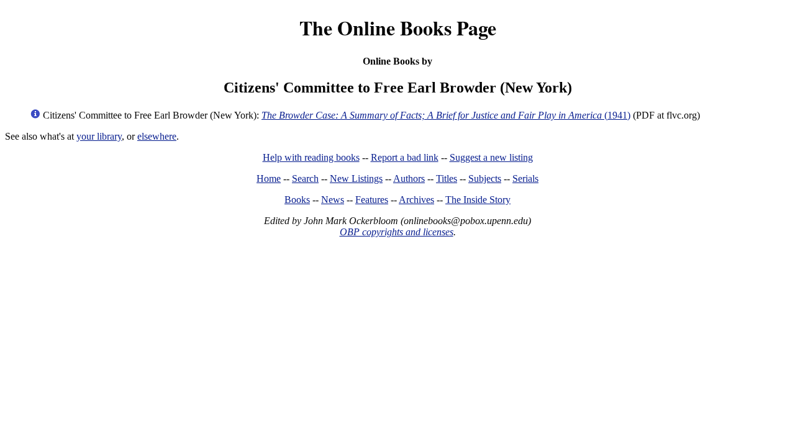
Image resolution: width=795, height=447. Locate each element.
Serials (525, 178)
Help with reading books (311, 157)
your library (99, 136)
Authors (409, 178)
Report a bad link (404, 157)
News (332, 199)
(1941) (445, 115)
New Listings (356, 178)
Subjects (484, 178)
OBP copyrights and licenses (396, 232)
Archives (416, 199)
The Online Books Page (397, 27)
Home (269, 178)
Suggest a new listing (491, 157)
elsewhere (156, 136)
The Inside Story (478, 199)
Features (371, 199)
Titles (446, 178)
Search (305, 178)
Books (297, 199)
